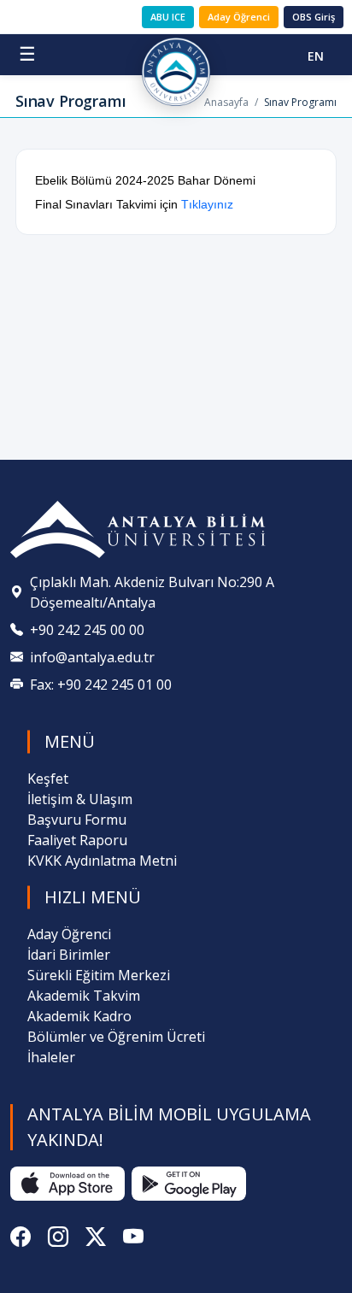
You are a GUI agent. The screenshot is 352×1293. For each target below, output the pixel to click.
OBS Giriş (313, 16)
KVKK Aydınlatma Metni (102, 860)
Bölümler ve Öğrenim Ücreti (116, 1036)
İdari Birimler (68, 954)
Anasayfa (226, 102)
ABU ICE (167, 16)
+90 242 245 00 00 (87, 629)
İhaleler (51, 1057)
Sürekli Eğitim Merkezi (98, 975)
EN (316, 56)
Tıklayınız (207, 204)
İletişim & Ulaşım (79, 799)
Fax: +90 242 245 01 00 (101, 684)
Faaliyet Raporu (77, 840)
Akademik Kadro (79, 1016)
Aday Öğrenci (239, 16)
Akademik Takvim (83, 995)
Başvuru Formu (76, 819)
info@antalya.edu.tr (92, 657)
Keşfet (47, 778)
